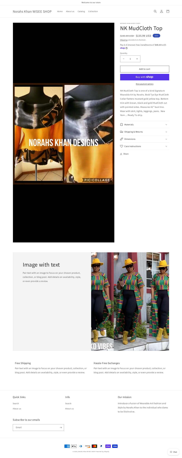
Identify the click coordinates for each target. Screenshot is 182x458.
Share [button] (126, 154)
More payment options (144, 84)
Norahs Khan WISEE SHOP (86, 451)
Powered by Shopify (102, 451)
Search (16, 403)
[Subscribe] (61, 427)
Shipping (123, 40)
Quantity (123, 53)
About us (17, 408)
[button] (155, 11)
